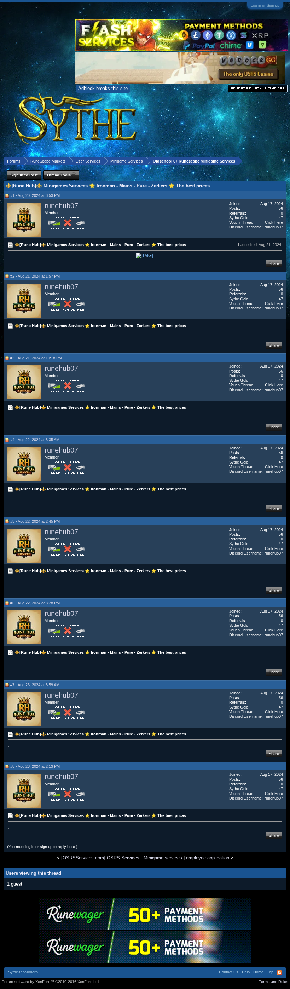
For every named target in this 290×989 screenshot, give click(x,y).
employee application (207, 857)
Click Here (274, 222)
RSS (279, 972)
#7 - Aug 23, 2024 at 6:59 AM (34, 685)
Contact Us (228, 972)
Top (270, 972)
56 (281, 208)
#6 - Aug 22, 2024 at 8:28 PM (35, 603)
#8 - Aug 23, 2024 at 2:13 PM (35, 766)
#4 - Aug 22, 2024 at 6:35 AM (34, 440)
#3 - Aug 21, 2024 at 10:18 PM (36, 358)
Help (246, 972)
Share (274, 263)
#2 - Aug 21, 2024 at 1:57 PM (35, 276)
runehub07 (61, 206)
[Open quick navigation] (282, 161)
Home (258, 972)
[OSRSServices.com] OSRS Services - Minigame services (121, 857)
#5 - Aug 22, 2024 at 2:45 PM (35, 521)
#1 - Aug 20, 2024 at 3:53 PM (35, 195)
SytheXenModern (23, 972)
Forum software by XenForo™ (51, 981)
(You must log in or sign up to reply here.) (42, 847)
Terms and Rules (273, 981)
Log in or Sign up (265, 5)
